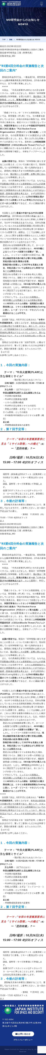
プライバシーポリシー (23, 1040)
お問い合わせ (24, 1034)
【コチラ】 (5, 352)
